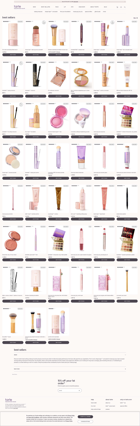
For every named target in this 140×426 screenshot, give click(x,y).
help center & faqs (95, 409)
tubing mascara (38, 11)
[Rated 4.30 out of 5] (29, 226)
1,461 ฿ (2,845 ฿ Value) (31, 339)
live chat (93, 406)
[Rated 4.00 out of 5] (51, 308)
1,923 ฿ (119, 134)
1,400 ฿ (50, 216)
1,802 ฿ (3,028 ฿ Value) (54, 339)
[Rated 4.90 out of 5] (120, 144)
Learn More (15, 408)
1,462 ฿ (4, 339)
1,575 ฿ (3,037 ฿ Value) (54, 52)
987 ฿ (26, 52)
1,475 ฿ (50, 134)
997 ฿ (3, 92)
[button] (57, 7)
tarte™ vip (123, 402)
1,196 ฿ (73, 93)
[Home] (10, 400)
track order (94, 402)
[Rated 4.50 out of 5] (120, 21)
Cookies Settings (85, 421)
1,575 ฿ (4, 52)
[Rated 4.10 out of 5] (6, 267)
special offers (88, 11)
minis (104, 11)
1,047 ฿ (96, 134)
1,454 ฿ (73, 134)
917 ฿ (26, 257)
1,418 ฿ (27, 216)
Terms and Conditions (33, 417)
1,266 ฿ (96, 52)
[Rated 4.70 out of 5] (29, 62)
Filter (135, 18)
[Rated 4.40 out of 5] (29, 21)
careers (108, 409)
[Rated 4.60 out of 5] (6, 21)
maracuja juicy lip (77, 11)
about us (108, 402)
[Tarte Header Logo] (19, 7)
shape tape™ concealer (51, 11)
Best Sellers (14, 374)
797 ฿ (3, 216)
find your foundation (65, 11)
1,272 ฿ (73, 216)
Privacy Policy (71, 415)
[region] (70, 419)
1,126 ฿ (4, 257)
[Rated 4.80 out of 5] (97, 21)
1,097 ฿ (73, 257)
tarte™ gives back (110, 406)
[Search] (125, 7)
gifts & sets (97, 11)
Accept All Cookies (85, 416)
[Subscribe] (79, 390)
